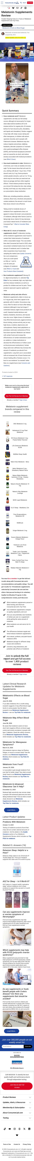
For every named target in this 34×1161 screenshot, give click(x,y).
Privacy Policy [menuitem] (27, 1144)
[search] (21, 2)
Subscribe (28, 1046)
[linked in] (29, 1128)
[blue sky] (17, 1135)
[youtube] (10, 1128)
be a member (12, 578)
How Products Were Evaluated (13, 271)
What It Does (11, 159)
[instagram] (15, 1128)
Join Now (30, 2)
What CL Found (11, 269)
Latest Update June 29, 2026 (15, 38)
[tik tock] (5, 1128)
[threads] (19, 1128)
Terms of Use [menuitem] (7, 1144)
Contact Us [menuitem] (17, 1144)
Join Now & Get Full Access (17, 1086)
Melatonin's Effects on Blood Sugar (13, 28)
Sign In (24, 2)
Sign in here (23, 400)
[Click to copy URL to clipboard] (21, 8)
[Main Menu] (2, 2)
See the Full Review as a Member (17, 396)
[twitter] (24, 1128)
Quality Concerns (25, 253)
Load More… (11, 810)
